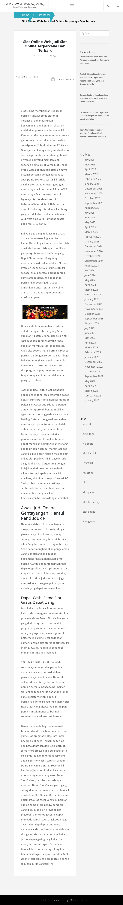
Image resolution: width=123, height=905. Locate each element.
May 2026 (90, 164)
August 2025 (92, 208)
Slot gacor (89, 521)
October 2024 (92, 256)
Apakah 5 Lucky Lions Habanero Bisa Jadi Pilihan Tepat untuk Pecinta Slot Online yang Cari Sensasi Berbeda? (93, 79)
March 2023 (91, 347)
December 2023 (93, 304)
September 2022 (94, 376)
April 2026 (90, 169)
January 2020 (92, 400)
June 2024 (90, 275)
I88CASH (88, 463)
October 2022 (92, 371)
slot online (89, 511)
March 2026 (91, 174)
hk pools (88, 443)
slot (85, 482)
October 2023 (92, 313)
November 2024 (94, 251)
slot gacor (89, 492)
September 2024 (94, 260)
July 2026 (89, 159)
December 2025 (93, 188)
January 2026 (92, 183)
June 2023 (90, 333)
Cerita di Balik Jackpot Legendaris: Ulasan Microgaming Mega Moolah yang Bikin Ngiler (94, 115)
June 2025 (90, 217)
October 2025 (92, 198)
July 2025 (89, 212)
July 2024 (89, 270)
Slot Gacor (39, 56)
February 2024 (93, 294)
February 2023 (93, 352)
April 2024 (90, 285)
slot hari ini (89, 453)
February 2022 (93, 395)
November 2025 (94, 193)
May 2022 (90, 381)
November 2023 (94, 309)
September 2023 (94, 318)
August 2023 (92, 323)
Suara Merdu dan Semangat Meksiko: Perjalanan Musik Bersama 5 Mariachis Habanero (93, 133)
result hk (88, 473)
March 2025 (91, 232)
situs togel (89, 434)
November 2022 (94, 366)
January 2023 (92, 357)
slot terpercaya (92, 502)
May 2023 (90, 337)
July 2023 (89, 328)
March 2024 (91, 289)
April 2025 (90, 227)
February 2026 (93, 179)
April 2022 (90, 386)
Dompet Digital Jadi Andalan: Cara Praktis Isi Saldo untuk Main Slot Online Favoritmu (94, 98)
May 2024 (90, 280)
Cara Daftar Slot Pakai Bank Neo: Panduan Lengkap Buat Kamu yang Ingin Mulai (94, 60)
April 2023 (90, 342)
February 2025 (93, 236)
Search (108, 6)
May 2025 (90, 222)
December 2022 (93, 362)
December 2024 (93, 246)
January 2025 (92, 241)
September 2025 (94, 203)
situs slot (88, 424)
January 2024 (92, 299)
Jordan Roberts (66, 79)
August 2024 (92, 265)
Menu (118, 6)
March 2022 (91, 390)
